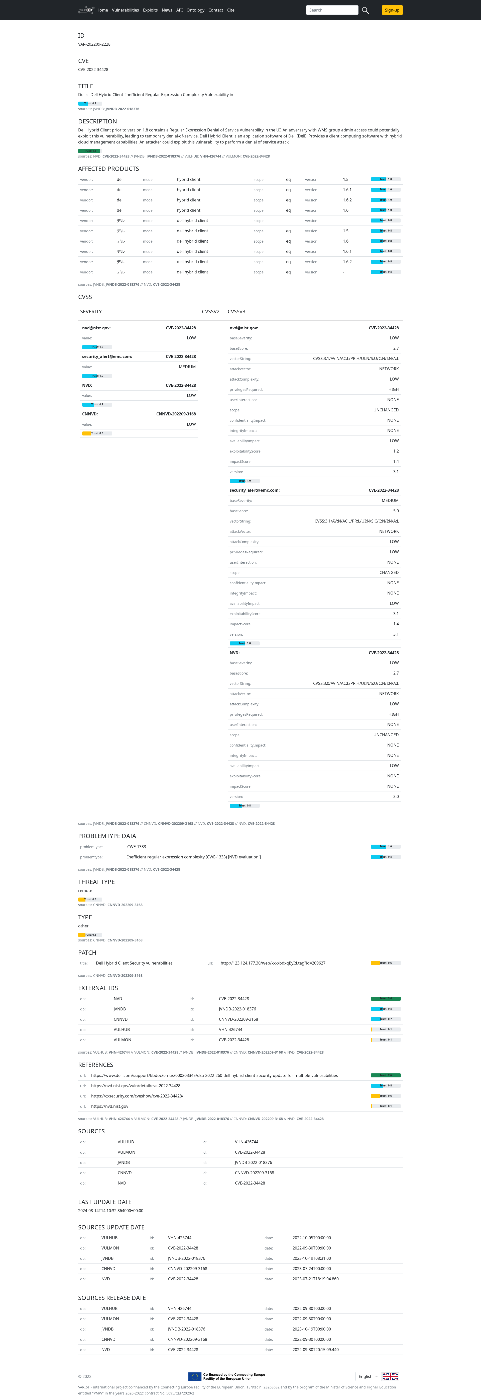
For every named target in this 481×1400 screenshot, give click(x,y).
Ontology (195, 10)
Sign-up (392, 10)
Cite (230, 10)
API (179, 10)
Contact (215, 10)
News (167, 10)
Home (102, 10)
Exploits (150, 10)
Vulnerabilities (125, 10)
